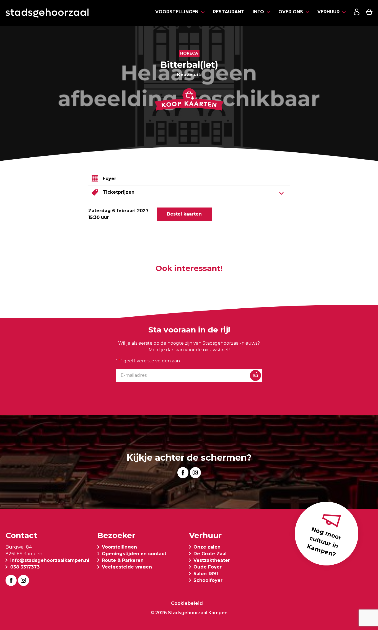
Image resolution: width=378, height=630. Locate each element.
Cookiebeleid (187, 603)
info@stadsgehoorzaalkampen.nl (49, 560)
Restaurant (228, 11)
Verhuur (328, 11)
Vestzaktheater (211, 560)
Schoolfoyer (207, 580)
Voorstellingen (176, 11)
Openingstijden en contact (134, 553)
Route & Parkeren (123, 560)
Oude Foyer (207, 567)
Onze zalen (207, 547)
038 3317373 (25, 567)
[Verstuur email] (255, 375)
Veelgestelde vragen (127, 567)
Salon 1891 (205, 573)
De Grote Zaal (210, 553)
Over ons (290, 11)
